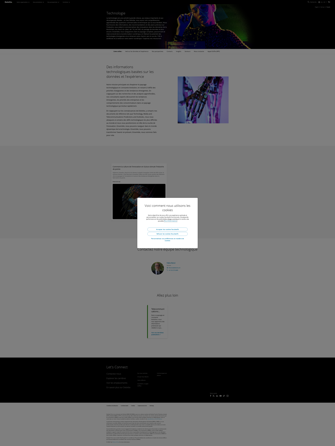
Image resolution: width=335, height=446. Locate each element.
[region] (167, 223)
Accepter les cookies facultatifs (167, 229)
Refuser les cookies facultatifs (167, 234)
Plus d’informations (170, 221)
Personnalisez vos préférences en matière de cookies (167, 239)
